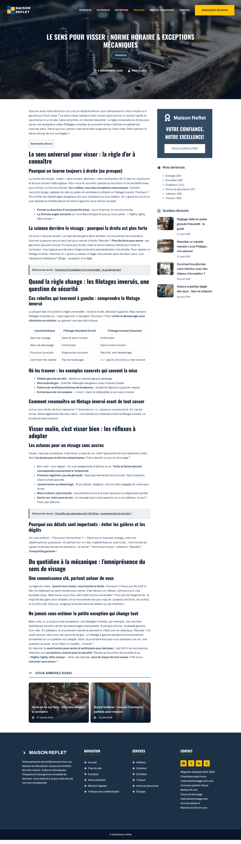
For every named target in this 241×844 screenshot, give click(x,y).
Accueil (92, 762)
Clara (142, 70)
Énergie (140, 791)
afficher (48, 143)
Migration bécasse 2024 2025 (198, 771)
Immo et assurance (162, 10)
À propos (93, 774)
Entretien (121, 10)
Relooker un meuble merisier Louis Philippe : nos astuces (192, 246)
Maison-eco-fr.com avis (194, 807)
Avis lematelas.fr (190, 803)
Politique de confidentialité (103, 791)
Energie (185, 10)
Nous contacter (185, 148)
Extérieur (103, 10)
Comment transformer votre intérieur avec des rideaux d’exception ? (192, 269)
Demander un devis (214, 10)
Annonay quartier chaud (194, 785)
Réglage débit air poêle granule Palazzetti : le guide (192, 224)
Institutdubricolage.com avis (197, 781)
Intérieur (85, 10)
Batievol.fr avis (189, 789)
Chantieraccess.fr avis (193, 776)
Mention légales (97, 785)
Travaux (138, 10)
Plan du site (95, 768)
